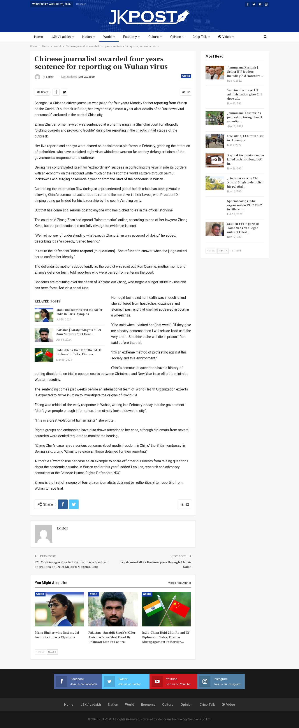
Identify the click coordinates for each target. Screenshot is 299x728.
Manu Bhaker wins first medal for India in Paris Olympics (79, 312)
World (107, 37)
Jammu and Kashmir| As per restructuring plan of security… (244, 117)
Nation (87, 37)
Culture (153, 37)
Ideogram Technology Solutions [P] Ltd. (184, 719)
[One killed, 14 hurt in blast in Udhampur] (215, 141)
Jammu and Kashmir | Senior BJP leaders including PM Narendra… (245, 72)
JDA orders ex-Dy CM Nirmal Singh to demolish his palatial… (245, 182)
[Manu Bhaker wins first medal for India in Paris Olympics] (44, 315)
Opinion (175, 37)
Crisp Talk (200, 37)
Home (38, 37)
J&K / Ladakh (61, 37)
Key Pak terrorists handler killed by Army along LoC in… (245, 159)
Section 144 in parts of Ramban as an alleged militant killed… (243, 228)
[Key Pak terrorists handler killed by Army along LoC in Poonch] (215, 160)
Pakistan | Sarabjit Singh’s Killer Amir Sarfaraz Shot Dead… (78, 332)
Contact (81, 4)
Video (226, 37)
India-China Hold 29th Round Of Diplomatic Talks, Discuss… (78, 352)
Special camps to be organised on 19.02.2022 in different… (244, 205)
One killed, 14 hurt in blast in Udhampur (245, 138)
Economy (130, 37)
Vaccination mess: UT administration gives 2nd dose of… (244, 94)
